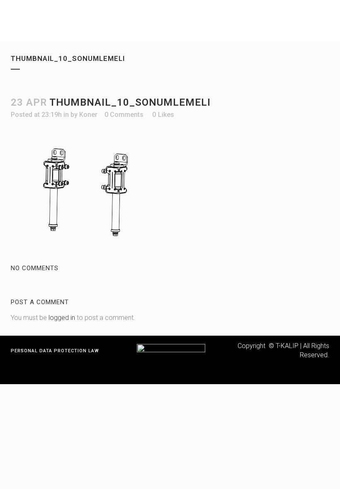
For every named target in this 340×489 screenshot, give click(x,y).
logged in (62, 318)
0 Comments (123, 115)
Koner (88, 115)
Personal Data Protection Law (55, 350)
